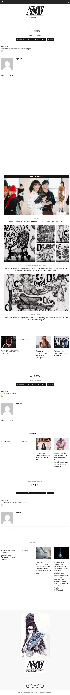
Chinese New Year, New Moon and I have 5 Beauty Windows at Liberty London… (8, 554)
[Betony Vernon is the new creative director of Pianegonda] (43, 342)
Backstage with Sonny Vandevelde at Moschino (60, 353)
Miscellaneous (36, 314)
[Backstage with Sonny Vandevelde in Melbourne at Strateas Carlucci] (43, 444)
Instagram (31, 28)
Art (27, 265)
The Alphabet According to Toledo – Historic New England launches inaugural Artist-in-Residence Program (36, 318)
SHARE (31, 39)
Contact (41, 679)
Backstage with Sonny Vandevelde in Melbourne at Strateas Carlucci (43, 456)
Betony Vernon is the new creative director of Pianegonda (42, 354)
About (34, 679)
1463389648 (23, 441)
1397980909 (23, 339)
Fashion (36, 218)
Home (28, 679)
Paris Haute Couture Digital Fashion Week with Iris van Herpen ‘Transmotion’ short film (43, 567)
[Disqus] (35, 104)
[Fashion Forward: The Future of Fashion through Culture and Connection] (36, 196)
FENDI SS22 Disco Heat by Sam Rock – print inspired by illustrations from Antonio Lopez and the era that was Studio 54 (61, 459)
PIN (44, 39)
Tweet (44, 265)
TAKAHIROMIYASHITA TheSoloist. (10, 351)
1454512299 (23, 550)
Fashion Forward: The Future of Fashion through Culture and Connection (36, 221)
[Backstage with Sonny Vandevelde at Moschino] (61, 342)
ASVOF (40, 35)
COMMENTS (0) (22, 39)
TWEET (38, 39)
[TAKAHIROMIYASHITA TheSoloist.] (8, 342)
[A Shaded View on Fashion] (35, 12)
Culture (31, 265)
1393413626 (5, 441)
